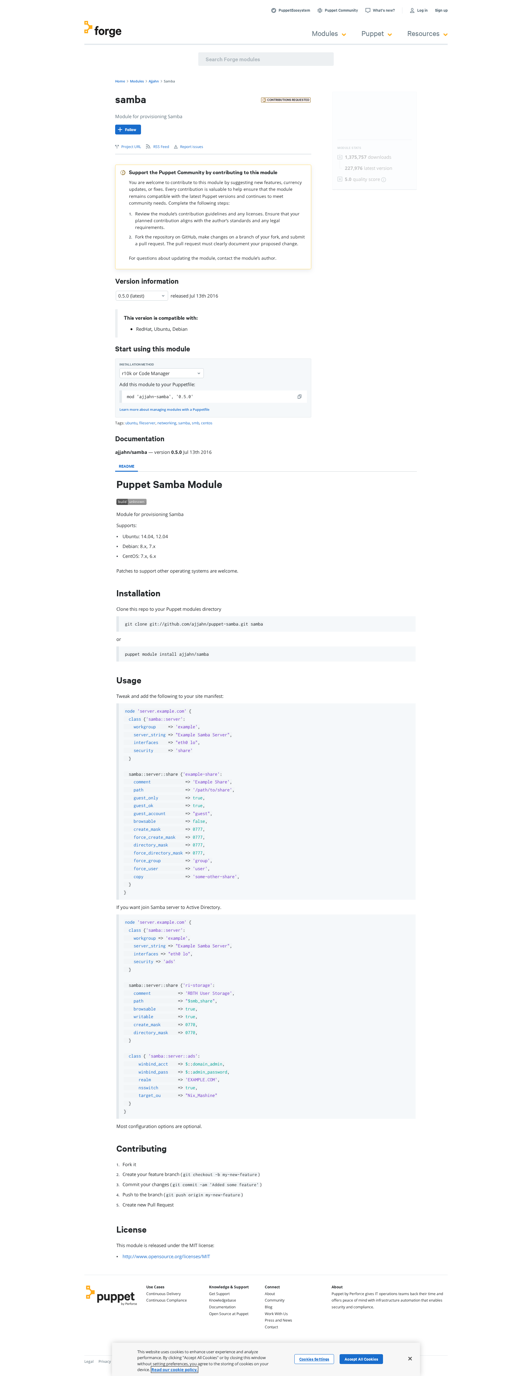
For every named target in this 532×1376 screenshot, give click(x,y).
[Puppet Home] (111, 1306)
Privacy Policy (110, 1361)
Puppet (372, 33)
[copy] (300, 396)
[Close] (410, 1358)
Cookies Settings (314, 1359)
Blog (268, 1307)
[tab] (126, 466)
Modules (325, 33)
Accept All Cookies (361, 1359)
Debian (179, 329)
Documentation (222, 1307)
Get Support (219, 1293)
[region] (266, 1359)
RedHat (143, 329)
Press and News (278, 1320)
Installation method (136, 364)
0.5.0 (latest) (131, 296)
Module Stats (349, 148)
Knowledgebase (222, 1300)
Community (274, 1300)
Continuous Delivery (163, 1293)
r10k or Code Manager (146, 373)
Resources (423, 33)
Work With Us (276, 1313)
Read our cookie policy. (174, 1369)
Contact (271, 1327)
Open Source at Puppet (228, 1313)
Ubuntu (162, 329)
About (270, 1293)
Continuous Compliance (166, 1300)
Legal (89, 1361)
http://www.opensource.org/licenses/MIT (166, 1256)
